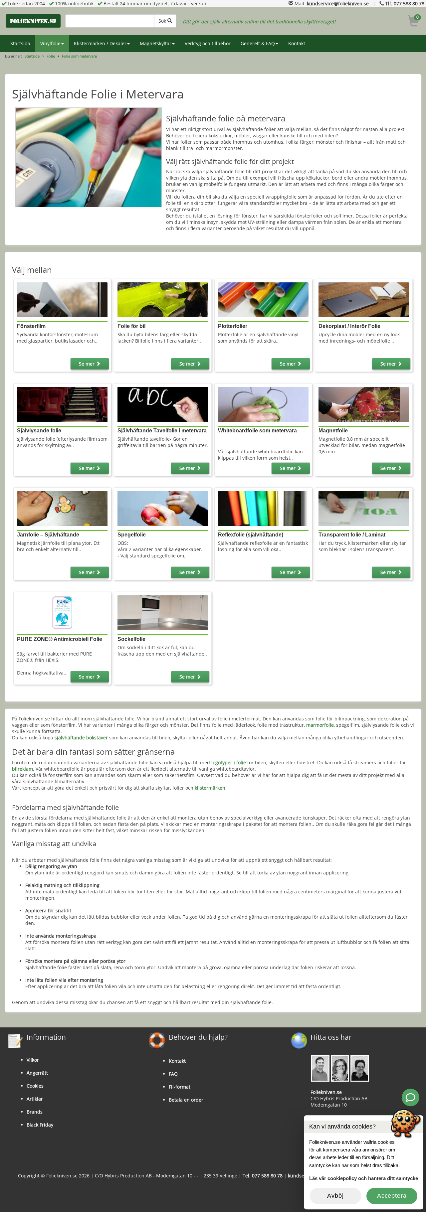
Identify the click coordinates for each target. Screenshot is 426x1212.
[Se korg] (413, 22)
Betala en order (186, 1100)
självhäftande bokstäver (81, 737)
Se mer (87, 364)
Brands (35, 1112)
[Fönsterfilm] (62, 299)
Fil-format (179, 1087)
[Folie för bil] (162, 299)
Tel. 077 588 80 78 (263, 1175)
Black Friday (40, 1125)
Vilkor (33, 1060)
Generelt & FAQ (258, 43)
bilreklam (22, 769)
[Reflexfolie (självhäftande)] (263, 508)
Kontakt (296, 43)
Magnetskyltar (155, 43)
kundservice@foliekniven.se (338, 3)
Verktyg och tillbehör (208, 43)
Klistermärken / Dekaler (100, 43)
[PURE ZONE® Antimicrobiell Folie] (62, 612)
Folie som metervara (79, 56)
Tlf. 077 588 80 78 (404, 3)
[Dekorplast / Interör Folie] (364, 299)
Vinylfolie (50, 43)
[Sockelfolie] (162, 612)
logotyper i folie (228, 762)
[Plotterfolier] (263, 299)
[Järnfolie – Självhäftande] (62, 508)
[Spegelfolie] (162, 508)
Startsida (20, 43)
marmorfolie (320, 725)
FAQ (173, 1074)
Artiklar (35, 1099)
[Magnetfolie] (364, 403)
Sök (162, 21)
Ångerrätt (37, 1073)
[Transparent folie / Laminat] (364, 508)
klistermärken (210, 788)
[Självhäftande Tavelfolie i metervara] (162, 403)
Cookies (35, 1086)
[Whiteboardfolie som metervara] (263, 403)
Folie (51, 56)
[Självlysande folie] (62, 403)
